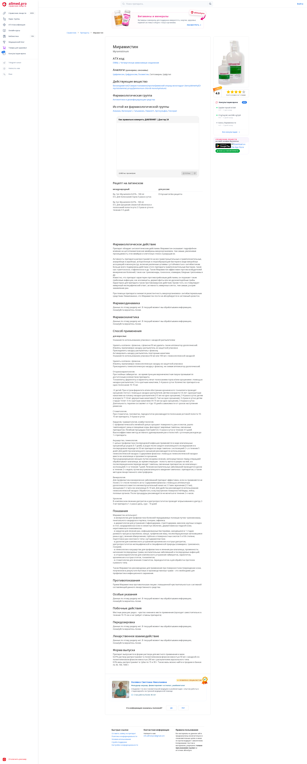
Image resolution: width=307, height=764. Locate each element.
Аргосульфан (161, 111)
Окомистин (143, 74)
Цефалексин (118, 74)
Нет (183, 708)
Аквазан (117, 111)
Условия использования (121, 739)
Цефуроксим (131, 74)
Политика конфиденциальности (124, 736)
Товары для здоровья (18, 48)
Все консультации (230, 132)
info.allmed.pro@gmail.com (154, 736)
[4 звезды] (240, 92)
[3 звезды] (236, 92)
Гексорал (172, 111)
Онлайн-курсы (14, 30)
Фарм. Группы (14, 19)
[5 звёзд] (243, 92)
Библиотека (21, 36)
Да (171, 708)
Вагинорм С (127, 111)
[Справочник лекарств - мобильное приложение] (135, 225)
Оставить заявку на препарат (124, 733)
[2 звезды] (232, 92)
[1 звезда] (228, 92)
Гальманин (139, 111)
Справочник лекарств (21, 13)
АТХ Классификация (17, 25)
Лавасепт (149, 111)
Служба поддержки (119, 742)
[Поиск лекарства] (210, 3)
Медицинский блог (16, 42)
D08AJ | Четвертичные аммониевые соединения (136, 62)
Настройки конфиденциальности (125, 745)
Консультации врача (17, 53)
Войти (300, 4)
